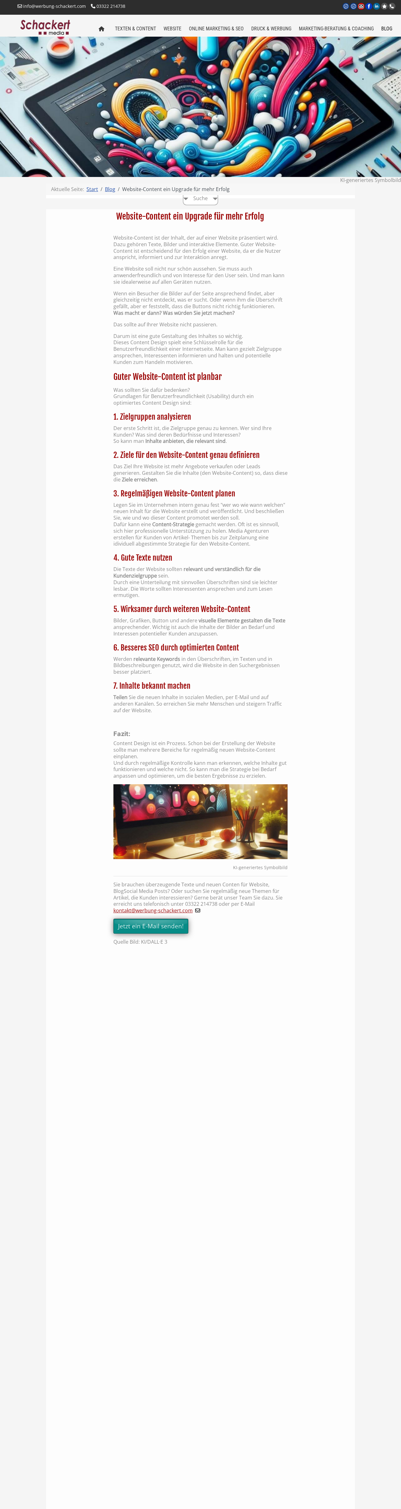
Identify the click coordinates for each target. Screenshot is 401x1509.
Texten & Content (135, 29)
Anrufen (391, 6)
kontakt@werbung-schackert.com (153, 910)
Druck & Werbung (271, 29)
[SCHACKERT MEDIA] (54, 26)
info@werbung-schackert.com (54, 6)
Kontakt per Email (362, 10)
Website (172, 29)
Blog (386, 29)
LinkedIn (377, 10)
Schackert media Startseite (101, 29)
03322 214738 (110, 6)
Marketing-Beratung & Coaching (336, 29)
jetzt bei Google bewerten (384, 6)
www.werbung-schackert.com (346, 10)
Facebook (369, 10)
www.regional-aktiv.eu (354, 10)
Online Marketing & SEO (216, 29)
